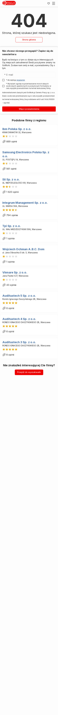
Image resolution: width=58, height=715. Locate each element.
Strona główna (29, 39)
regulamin (21, 80)
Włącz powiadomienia (29, 109)
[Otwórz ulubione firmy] (48, 3)
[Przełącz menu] (53, 3)
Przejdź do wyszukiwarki (29, 372)
